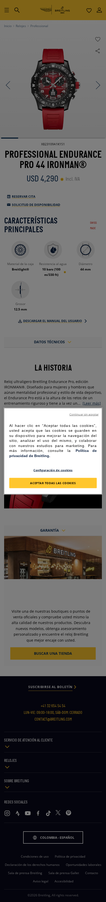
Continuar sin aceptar (84, 414)
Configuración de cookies (53, 470)
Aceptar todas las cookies (53, 483)
